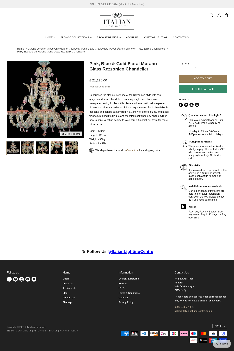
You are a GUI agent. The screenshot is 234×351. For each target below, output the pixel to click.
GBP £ (217, 326)
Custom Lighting (155, 37)
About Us (132, 37)
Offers (66, 278)
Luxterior (123, 297)
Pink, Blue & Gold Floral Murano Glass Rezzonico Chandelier (51, 51)
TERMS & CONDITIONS (19, 330)
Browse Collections (75, 37)
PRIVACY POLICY (68, 330)
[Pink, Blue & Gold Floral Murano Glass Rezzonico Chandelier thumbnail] (13, 148)
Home (49, 37)
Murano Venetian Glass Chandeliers (47, 48)
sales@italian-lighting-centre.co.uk (193, 311)
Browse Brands (108, 37)
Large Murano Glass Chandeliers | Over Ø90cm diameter (103, 48)
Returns (123, 283)
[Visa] (78, 330)
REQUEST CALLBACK (203, 89)
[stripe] (82, 330)
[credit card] (80, 330)
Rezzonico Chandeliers (152, 48)
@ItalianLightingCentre (130, 251)
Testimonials (69, 288)
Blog (65, 292)
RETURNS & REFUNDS (45, 330)
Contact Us (181, 37)
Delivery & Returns (129, 278)
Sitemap (67, 302)
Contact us (132, 150)
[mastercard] (79, 330)
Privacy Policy (126, 302)
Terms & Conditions (129, 292)
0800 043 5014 (109, 4)
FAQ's (122, 288)
